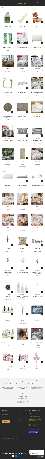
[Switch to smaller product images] (4, 7)
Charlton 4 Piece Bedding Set (7, 140)
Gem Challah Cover (37, 116)
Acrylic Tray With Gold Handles (37, 185)
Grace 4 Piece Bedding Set (22, 70)
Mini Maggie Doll (37, 366)
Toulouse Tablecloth (7, 70)
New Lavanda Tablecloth (22, 229)
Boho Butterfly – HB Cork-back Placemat (7, 343)
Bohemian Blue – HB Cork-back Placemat (37, 319)
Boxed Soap (37, 26)
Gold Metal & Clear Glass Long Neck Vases (7, 319)
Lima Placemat (8, 208)
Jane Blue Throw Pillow (22, 140)
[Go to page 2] (31, 374)
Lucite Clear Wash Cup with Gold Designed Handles (8, 93)
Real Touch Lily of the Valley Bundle (22, 319)
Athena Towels (7, 185)
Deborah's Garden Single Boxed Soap (8, 367)
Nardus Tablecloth (37, 208)
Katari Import (22, 138)
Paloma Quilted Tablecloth (8, 162)
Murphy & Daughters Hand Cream (8, 48)
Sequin (8, 161)
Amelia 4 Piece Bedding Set (22, 47)
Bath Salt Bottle (8, 26)
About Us (21, 418)
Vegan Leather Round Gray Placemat (8, 117)
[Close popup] (43, 450)
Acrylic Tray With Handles (22, 185)
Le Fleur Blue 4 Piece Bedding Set (37, 71)
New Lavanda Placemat (37, 229)
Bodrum (22, 161)
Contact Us (21, 420)
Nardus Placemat (8, 229)
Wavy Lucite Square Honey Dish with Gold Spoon (37, 93)
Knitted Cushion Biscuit (37, 47)
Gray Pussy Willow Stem (37, 296)
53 (27, 374)
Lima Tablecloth (22, 208)
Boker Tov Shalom (8, 90)
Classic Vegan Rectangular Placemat (22, 117)
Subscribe (6, 421)
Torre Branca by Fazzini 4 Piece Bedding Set (37, 343)
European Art (37, 114)
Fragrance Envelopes (22, 366)
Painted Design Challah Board (22, 92)
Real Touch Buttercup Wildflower (8, 273)
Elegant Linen (22, 68)
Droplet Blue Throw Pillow (37, 140)
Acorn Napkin (22, 162)
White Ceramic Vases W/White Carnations (22, 297)
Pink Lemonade (22, 341)
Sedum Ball (8, 296)
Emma (8, 206)
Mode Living (8, 68)
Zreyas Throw (22, 342)
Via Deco (7, 114)
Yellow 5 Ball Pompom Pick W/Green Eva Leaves (37, 273)
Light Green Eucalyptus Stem (22, 272)
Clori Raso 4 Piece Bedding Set (37, 162)
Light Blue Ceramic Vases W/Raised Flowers (37, 251)
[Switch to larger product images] (2, 7)
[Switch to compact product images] (6, 7)
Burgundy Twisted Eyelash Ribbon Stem (8, 251)
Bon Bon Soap (22, 26)
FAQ (20, 416)
